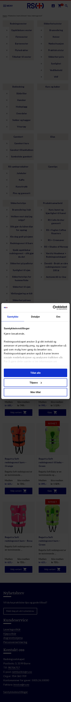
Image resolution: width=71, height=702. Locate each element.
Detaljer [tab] (35, 316)
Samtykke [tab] (12, 316)
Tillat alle (35, 372)
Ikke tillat (35, 392)
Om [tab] (58, 316)
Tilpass (34, 382)
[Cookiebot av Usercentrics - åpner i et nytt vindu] (52, 308)
